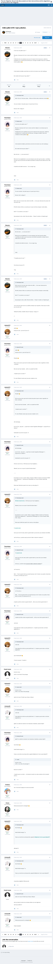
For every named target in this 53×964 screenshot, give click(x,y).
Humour (13, 32)
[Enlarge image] (21, 61)
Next (35, 42)
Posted (18, 47)
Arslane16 (7, 706)
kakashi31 (7, 325)
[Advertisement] (16, 17)
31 (25, 42)
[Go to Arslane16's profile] (7, 713)
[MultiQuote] (14, 80)
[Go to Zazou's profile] (7, 809)
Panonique (7, 117)
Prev (5, 42)
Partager (38, 32)
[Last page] (38, 43)
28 (18, 42)
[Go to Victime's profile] (7, 791)
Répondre (47, 37)
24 (8, 42)
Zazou (7, 803)
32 (27, 42)
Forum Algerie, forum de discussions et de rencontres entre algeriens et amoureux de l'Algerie (25, 1)
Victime (7, 784)
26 (13, 42)
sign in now (30, 941)
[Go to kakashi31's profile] (7, 332)
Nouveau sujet (37, 37)
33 (30, 42)
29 (20, 42)
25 (10, 42)
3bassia (9, 31)
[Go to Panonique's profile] (7, 124)
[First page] (3, 43)
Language (23, 960)
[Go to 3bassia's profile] (3, 32)
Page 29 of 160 (44, 42)
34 (32, 42)
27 (15, 42)
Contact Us (29, 960)
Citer (18, 79)
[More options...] (49, 48)
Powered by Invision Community (26, 962)
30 (23, 42)
